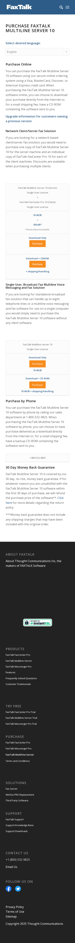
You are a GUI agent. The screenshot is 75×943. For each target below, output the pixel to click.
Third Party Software (17, 800)
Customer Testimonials (18, 684)
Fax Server (11, 788)
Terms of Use (15, 912)
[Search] (59, 7)
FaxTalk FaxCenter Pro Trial (20, 712)
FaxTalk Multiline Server (19, 660)
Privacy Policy (15, 907)
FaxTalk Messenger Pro (18, 666)
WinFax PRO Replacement (20, 794)
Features (10, 672)
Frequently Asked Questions (21, 678)
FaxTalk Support (14, 819)
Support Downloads (17, 831)
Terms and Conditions (18, 761)
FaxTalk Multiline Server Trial (21, 717)
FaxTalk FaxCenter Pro (18, 654)
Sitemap (11, 916)
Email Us (11, 867)
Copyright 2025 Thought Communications (34, 924)
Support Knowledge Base (20, 825)
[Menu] (67, 7)
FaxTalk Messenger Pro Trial (21, 723)
